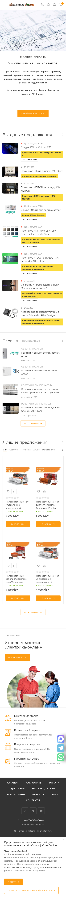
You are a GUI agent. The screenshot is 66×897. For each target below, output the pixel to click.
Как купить (34, 782)
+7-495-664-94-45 (33, 820)
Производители (43, 788)
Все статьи (62, 341)
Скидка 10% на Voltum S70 (36, 147)
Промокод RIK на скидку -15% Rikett (42, 171)
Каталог (12, 782)
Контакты (33, 800)
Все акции (62, 134)
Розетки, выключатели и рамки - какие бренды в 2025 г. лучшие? (40, 391)
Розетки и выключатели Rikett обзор (39, 372)
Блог (55, 794)
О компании (16, 794)
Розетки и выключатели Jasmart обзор (40, 354)
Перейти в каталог (33, 113)
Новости (38, 794)
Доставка (18, 788)
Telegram (33, 810)
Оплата (54, 782)
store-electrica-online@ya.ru (35, 830)
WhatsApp (41, 810)
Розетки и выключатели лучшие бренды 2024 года (40, 409)
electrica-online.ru (33, 57)
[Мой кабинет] (54, 5)
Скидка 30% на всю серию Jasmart (41, 210)
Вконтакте (24, 810)
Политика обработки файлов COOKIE (31, 890)
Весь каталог (62, 442)
